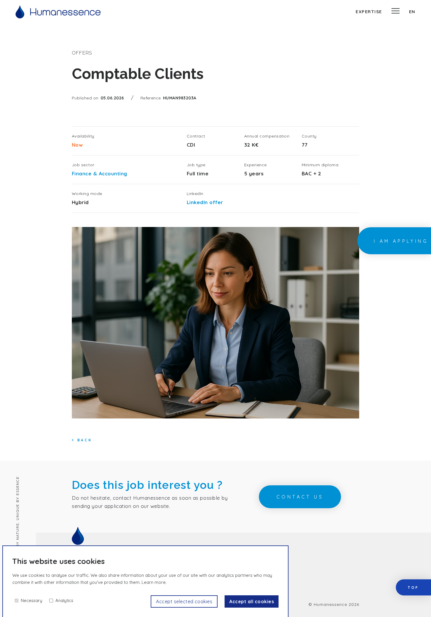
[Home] (58, 12)
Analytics (64, 600)
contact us (299, 497)
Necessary (31, 600)
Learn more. (154, 582)
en (412, 11)
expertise (369, 11)
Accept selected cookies (184, 601)
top (413, 588)
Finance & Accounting (99, 173)
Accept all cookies (251, 601)
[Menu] (395, 11)
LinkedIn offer (205, 202)
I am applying (401, 241)
